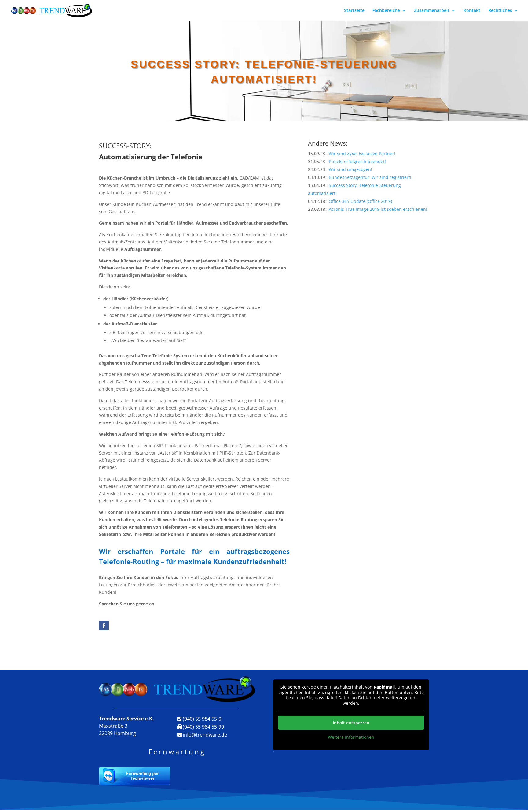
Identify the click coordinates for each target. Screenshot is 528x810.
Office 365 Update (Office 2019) (360, 201)
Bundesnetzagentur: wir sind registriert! (370, 177)
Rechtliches (500, 10)
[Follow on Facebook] (104, 625)
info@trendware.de (205, 734)
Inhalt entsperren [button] (351, 723)
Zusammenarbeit (431, 10)
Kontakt (472, 10)
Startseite (354, 10)
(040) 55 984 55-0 (202, 718)
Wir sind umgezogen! (350, 169)
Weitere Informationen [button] (351, 737)
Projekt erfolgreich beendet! (357, 161)
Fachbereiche (386, 10)
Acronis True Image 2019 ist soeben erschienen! (378, 209)
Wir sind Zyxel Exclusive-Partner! (362, 153)
